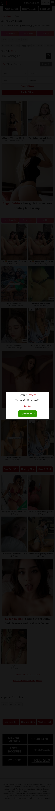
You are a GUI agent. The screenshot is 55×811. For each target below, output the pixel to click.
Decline (27, 406)
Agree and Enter (27, 413)
